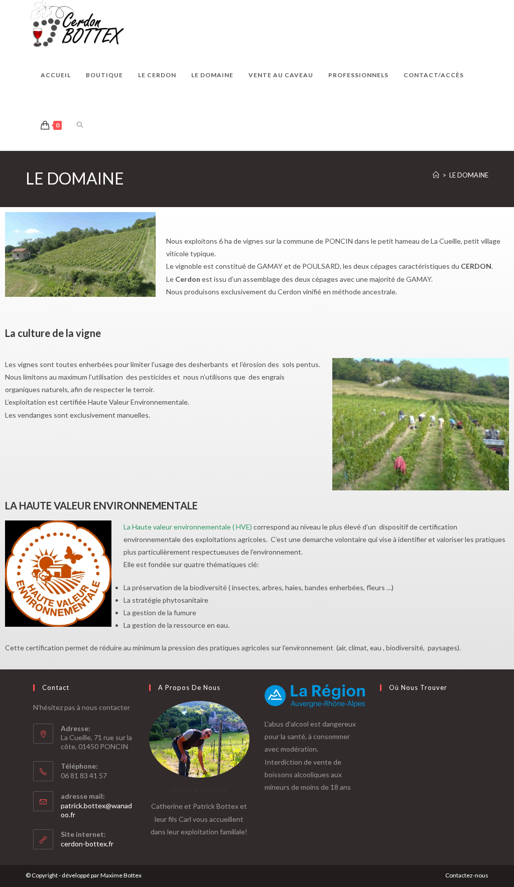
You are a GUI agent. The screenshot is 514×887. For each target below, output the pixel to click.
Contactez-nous (466, 875)
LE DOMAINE (468, 175)
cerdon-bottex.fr (87, 843)
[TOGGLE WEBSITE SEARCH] (79, 125)
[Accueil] (436, 175)
